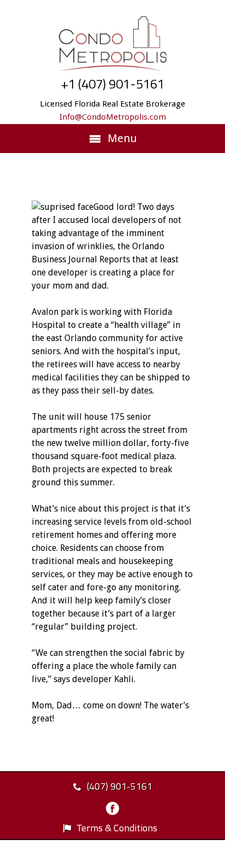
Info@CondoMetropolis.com (113, 117)
